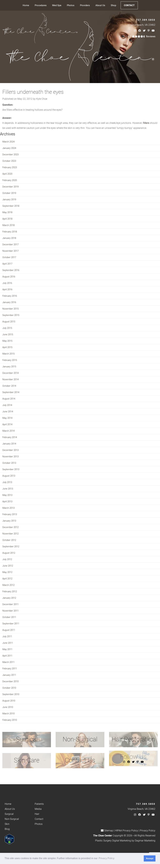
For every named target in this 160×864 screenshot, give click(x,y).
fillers (146, 123)
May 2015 (7, 341)
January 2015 (9, 366)
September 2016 (10, 270)
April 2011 (7, 655)
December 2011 (10, 604)
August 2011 (8, 630)
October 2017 (9, 257)
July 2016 (7, 283)
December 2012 (10, 527)
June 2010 (7, 707)
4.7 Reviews (141, 36)
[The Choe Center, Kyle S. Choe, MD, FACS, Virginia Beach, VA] (40, 28)
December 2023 (10, 154)
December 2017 (10, 244)
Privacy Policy (147, 830)
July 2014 (7, 405)
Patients (39, 804)
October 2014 (9, 386)
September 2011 (10, 623)
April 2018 (7, 219)
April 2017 (7, 263)
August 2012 (8, 553)
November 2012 (10, 533)
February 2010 (9, 720)
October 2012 (9, 540)
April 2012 (7, 578)
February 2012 (9, 591)
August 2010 (8, 700)
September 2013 (10, 469)
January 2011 (9, 675)
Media (38, 809)
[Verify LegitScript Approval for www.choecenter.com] (9, 839)
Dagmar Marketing (145, 841)
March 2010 (8, 713)
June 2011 (7, 643)
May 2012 (7, 572)
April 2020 (7, 174)
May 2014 (7, 418)
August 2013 (8, 476)
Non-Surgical (12, 819)
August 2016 (8, 276)
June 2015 (7, 334)
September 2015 (10, 315)
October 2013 (9, 463)
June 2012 (7, 565)
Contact (129, 5)
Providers (85, 5)
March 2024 (8, 141)
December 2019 (10, 186)
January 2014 (9, 443)
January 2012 (9, 598)
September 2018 (10, 206)
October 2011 (9, 617)
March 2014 (8, 431)
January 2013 (9, 521)
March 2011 (8, 662)
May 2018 (7, 212)
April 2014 (7, 424)
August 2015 (8, 321)
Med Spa (56, 5)
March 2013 (8, 508)
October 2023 (9, 161)
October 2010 (9, 688)
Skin (7, 824)
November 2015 (10, 308)
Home (26, 5)
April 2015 (7, 347)
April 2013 (7, 501)
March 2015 (8, 353)
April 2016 (7, 289)
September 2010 (10, 694)
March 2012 (8, 585)
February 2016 (9, 296)
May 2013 (7, 495)
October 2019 (9, 193)
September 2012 (10, 546)
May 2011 (7, 649)
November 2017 (10, 251)
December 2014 (10, 373)
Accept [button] (149, 858)
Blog (7, 829)
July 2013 (7, 482)
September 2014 (10, 392)
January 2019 (9, 199)
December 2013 (10, 450)
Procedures (41, 5)
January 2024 (9, 148)
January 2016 (9, 302)
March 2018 (8, 225)
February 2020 (9, 180)
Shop (113, 5)
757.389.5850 (145, 20)
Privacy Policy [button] (106, 858)
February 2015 (9, 360)
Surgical (9, 814)
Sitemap (108, 830)
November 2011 (10, 610)
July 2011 (7, 636)
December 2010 (10, 681)
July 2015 (7, 328)
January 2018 (9, 238)
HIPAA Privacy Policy (126, 830)
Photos (70, 5)
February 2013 (9, 514)
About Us (100, 5)
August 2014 (8, 398)
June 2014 (7, 411)
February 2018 (9, 231)
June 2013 (7, 488)
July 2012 (7, 559)
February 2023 (9, 167)
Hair (37, 814)
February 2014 (9, 437)
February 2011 (9, 668)
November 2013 (10, 456)
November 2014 (10, 379)
